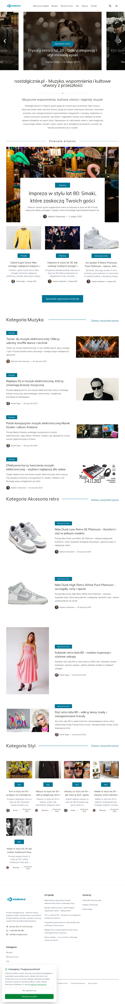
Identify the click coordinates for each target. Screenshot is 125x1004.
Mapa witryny (92, 983)
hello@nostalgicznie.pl (18, 934)
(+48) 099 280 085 (16, 930)
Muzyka (55, 6)
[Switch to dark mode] (116, 6)
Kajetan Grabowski (90, 905)
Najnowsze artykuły (41, 6)
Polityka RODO (62, 983)
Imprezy (85, 6)
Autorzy (87, 895)
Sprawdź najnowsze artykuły (62, 298)
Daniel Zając (87, 909)
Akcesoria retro (67, 6)
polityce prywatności (38, 984)
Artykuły (49, 895)
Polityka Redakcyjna (78, 983)
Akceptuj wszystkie (29, 996)
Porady (94, 6)
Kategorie (11, 947)
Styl (77, 6)
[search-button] (110, 6)
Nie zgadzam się (29, 990)
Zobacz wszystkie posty (105, 320)
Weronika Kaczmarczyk (92, 900)
